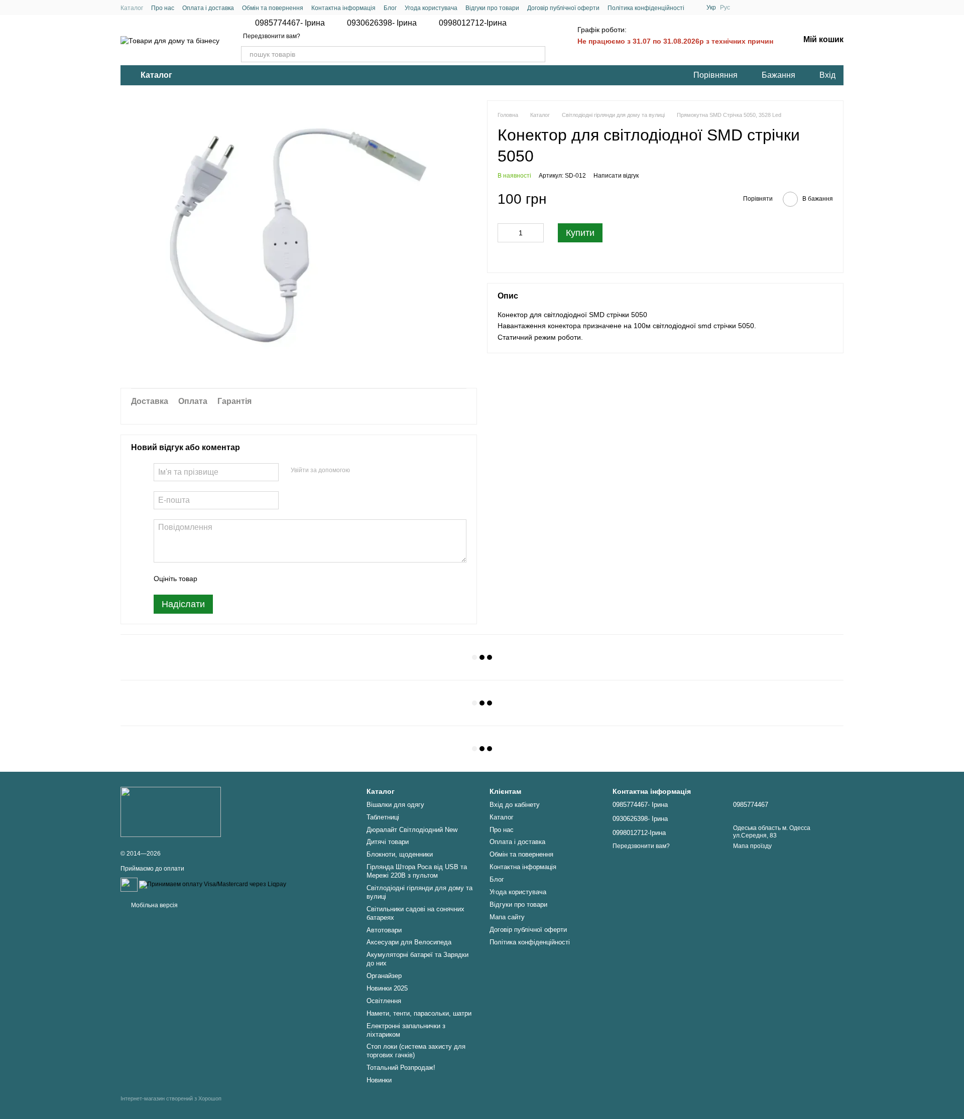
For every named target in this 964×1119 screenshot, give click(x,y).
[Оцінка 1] (214, 579)
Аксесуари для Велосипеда (409, 942)
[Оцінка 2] (230, 579)
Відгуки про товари (492, 8)
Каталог (131, 8)
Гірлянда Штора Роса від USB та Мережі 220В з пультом (417, 871)
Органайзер (384, 976)
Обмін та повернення (272, 8)
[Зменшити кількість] (505, 233)
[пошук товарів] (537, 54)
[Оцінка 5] (278, 579)
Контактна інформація (343, 8)
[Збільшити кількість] (536, 233)
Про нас (162, 8)
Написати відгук (616, 175)
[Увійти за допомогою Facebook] (361, 471)
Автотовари (384, 930)
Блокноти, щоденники (400, 854)
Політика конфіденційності (646, 8)
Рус (725, 8)
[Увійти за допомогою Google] (377, 471)
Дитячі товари (388, 842)
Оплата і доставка (208, 8)
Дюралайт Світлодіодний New (412, 829)
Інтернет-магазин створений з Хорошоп (170, 1098)
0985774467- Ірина (290, 23)
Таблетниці (383, 817)
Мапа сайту (507, 917)
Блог (390, 8)
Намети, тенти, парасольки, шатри (419, 1013)
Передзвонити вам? (271, 36)
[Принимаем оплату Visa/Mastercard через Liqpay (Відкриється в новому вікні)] (212, 884)
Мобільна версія (154, 905)
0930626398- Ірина (382, 23)
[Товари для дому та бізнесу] (170, 811)
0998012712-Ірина (473, 23)
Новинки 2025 (387, 988)
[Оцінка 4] (262, 579)
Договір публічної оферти (563, 8)
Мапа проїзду (752, 846)
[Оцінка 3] (246, 579)
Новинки (379, 1080)
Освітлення (384, 1001)
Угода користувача (431, 8)
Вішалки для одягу (395, 804)
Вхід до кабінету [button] (515, 804)
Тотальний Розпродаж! (401, 1067)
